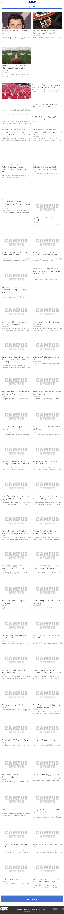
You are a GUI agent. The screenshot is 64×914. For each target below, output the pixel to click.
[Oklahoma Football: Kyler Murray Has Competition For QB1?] (16, 91)
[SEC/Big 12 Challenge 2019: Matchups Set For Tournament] (47, 164)
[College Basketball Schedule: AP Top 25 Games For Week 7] (47, 20)
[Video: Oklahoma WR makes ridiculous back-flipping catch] (16, 520)
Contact (23, 909)
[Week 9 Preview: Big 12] (16, 868)
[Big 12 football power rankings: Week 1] (47, 207)
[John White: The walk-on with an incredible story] (47, 381)
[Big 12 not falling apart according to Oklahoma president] (16, 311)
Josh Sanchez (35, 93)
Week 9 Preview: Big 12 (11, 879)
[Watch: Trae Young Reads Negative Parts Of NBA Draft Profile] (16, 164)
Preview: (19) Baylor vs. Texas (45, 740)
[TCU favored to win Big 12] (16, 694)
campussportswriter (6, 326)
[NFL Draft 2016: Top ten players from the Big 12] (47, 269)
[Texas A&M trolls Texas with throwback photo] (16, 659)
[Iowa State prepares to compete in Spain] (47, 625)
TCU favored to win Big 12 (13, 705)
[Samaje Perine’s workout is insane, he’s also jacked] (47, 520)
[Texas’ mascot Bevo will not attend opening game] (47, 485)
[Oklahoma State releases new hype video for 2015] (47, 346)
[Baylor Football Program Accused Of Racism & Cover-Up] (47, 129)
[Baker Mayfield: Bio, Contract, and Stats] (16, 20)
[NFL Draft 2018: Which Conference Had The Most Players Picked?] (16, 199)
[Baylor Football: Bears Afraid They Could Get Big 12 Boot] (16, 102)
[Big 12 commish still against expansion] (16, 590)
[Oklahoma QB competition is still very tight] (47, 590)
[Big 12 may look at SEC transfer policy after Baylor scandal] (16, 381)
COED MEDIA (28, 911)
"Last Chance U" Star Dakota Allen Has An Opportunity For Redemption (14, 68)
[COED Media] (4, 910)
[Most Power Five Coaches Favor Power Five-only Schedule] (47, 868)
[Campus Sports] (32, 1)
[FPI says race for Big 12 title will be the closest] (47, 416)
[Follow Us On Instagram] (58, 909)
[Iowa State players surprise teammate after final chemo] (16, 555)
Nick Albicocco (5, 35)
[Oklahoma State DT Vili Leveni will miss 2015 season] (16, 625)
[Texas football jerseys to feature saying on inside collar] (16, 485)
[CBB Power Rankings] (16, 799)
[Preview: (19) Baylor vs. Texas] (47, 729)
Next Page (32, 899)
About (18, 909)
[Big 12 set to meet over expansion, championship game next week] (16, 277)
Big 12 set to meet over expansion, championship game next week (15, 289)
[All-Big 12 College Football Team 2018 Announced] (16, 115)
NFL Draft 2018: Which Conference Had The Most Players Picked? (16, 204)
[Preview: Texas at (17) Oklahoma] (47, 764)
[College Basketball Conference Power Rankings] (47, 799)
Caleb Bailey (35, 222)
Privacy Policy (31, 909)
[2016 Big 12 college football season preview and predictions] (47, 242)
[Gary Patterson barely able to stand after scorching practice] (16, 416)
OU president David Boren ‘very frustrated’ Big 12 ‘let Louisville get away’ (15, 359)
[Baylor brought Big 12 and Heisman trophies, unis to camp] (47, 659)
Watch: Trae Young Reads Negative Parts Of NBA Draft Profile (14, 169)
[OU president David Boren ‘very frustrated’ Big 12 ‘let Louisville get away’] (16, 346)
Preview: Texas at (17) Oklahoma (46, 775)
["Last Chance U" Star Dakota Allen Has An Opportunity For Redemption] (16, 55)
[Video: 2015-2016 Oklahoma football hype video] (47, 451)
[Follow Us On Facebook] (54, 909)
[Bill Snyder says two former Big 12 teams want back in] (16, 242)
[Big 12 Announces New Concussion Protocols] (16, 764)
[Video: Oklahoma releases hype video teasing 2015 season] (47, 555)
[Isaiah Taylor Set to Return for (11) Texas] (47, 834)
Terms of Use (40, 909)
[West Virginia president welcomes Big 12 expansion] (47, 311)
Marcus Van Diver (36, 35)
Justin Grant (4, 72)
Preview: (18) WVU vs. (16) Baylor (15, 740)
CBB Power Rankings (10, 809)
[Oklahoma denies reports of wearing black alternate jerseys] (16, 451)
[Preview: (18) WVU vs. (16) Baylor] (16, 729)
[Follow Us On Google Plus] (61, 909)
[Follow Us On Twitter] (56, 909)
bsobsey (3, 257)
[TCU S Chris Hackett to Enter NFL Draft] (16, 834)
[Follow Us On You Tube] (63, 909)
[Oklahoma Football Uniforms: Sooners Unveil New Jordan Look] (16, 129)
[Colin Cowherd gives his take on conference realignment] (47, 694)
